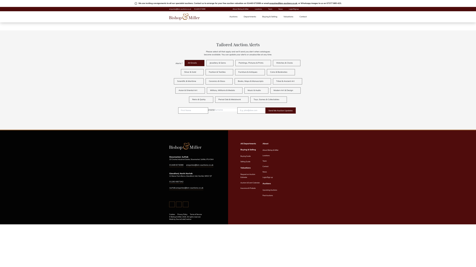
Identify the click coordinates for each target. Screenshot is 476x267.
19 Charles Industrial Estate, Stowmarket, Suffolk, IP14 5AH (191, 159)
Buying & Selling (269, 17)
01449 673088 (199, 9)
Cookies (172, 214)
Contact (303, 17)
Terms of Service (196, 214)
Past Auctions (268, 195)
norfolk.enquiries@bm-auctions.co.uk (186, 188)
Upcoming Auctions (270, 190)
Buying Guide (245, 156)
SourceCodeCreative (183, 219)
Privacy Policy (182, 214)
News (280, 9)
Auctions (233, 17)
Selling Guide (245, 162)
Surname (210, 110)
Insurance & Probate (248, 188)
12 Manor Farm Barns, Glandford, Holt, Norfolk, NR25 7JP (190, 176)
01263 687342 (176, 182)
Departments (250, 17)
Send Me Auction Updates (280, 111)
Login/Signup (294, 9)
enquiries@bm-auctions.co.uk (283, 3)
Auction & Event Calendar (250, 183)
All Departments (248, 144)
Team (270, 9)
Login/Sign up (268, 177)
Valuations (288, 17)
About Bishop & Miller (241, 9)
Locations (258, 9)
